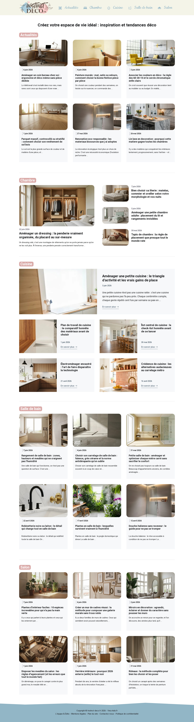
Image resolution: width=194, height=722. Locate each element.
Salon (167, 7)
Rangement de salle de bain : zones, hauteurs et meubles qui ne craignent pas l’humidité (42, 458)
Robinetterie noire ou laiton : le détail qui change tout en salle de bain (42, 527)
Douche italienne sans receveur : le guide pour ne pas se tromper (147, 527)
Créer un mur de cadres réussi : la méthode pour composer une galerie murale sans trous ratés (95, 610)
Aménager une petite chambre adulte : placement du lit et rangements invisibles (149, 215)
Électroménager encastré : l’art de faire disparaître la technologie (76, 367)
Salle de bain (142, 7)
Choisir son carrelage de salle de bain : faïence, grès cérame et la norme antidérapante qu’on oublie (96, 458)
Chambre (95, 7)
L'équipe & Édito (62, 714)
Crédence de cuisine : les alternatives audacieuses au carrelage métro (156, 367)
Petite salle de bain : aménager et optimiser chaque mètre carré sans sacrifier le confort (148, 458)
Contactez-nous (107, 714)
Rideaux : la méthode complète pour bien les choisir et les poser (148, 673)
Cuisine (117, 7)
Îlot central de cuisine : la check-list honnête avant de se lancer (156, 328)
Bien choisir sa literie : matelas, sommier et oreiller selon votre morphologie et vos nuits (150, 193)
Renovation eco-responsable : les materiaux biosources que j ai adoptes (96, 140)
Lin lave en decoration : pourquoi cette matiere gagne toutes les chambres (150, 140)
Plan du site (93, 714)
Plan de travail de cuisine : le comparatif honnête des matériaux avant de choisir (76, 329)
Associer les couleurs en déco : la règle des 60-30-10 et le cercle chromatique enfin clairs (150, 78)
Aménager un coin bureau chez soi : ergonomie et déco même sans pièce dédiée (42, 78)
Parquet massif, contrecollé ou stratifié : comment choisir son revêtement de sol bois (43, 142)
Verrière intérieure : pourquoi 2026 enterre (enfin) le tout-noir (94, 673)
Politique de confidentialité (127, 714)
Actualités (71, 7)
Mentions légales (78, 714)
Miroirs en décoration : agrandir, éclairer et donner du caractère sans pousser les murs (148, 610)
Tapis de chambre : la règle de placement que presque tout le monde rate (149, 237)
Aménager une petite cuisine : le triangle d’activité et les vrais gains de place (133, 278)
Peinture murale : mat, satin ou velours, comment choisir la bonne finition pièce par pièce (96, 78)
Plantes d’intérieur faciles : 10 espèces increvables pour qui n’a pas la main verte (42, 610)
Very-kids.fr (113, 710)
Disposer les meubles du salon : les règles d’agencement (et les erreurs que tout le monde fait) (43, 674)
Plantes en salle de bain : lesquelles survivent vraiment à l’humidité (94, 527)
